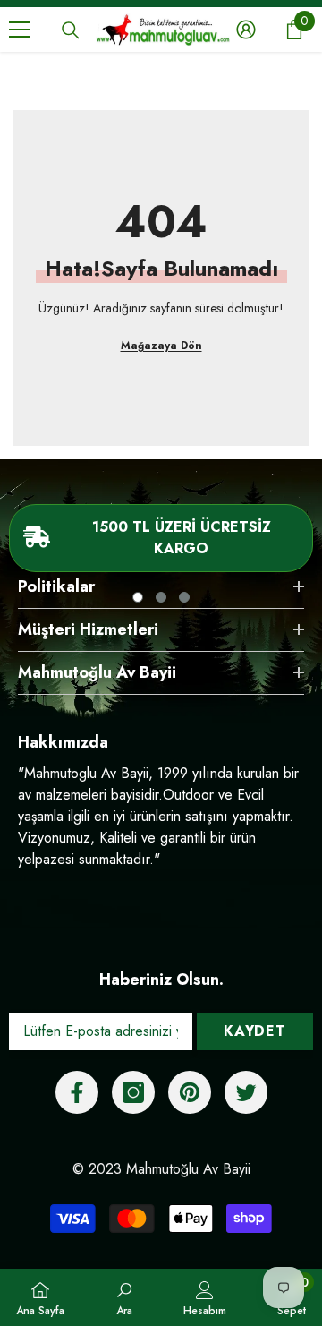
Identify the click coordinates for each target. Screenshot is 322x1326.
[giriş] (246, 29)
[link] (124, 1297)
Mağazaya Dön (161, 346)
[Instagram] (133, 1092)
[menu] (19, 29)
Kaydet (255, 1031)
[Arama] (70, 30)
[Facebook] (76, 1092)
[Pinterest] (189, 1092)
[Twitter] (246, 1092)
